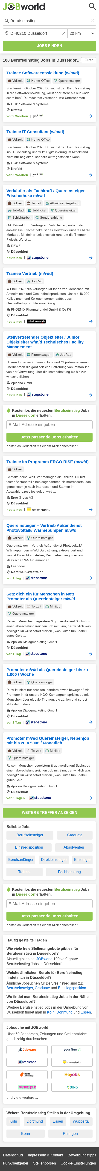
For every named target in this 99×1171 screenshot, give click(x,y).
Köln (51, 1012)
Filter (88, 60)
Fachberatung (69, 872)
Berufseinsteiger (30, 835)
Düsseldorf (67, 60)
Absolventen (74, 847)
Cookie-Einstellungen (78, 1163)
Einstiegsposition (29, 847)
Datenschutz (13, 1155)
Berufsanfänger (20, 860)
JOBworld (44, 959)
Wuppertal (81, 1121)
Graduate (74, 835)
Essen (86, 1012)
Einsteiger (82, 860)
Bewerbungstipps (82, 1155)
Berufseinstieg (25, 60)
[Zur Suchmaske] (92, 6)
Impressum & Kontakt (45, 1155)
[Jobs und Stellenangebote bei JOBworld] (24, 6)
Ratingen (70, 1134)
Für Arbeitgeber (15, 1163)
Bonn (25, 1134)
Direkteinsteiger (54, 860)
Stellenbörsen (44, 1163)
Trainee (24, 872)
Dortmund (64, 1012)
